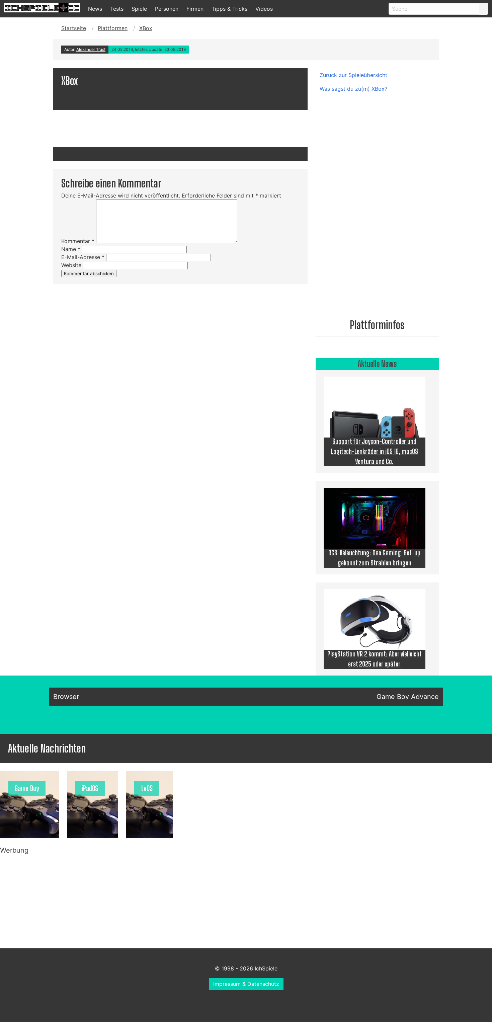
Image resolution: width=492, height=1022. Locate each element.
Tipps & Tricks (229, 8)
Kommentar (77, 241)
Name (70, 249)
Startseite (73, 28)
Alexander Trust (90, 49)
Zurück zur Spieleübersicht (353, 75)
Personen (166, 8)
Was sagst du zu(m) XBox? (353, 88)
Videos (264, 8)
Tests (117, 8)
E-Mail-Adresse (82, 257)
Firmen (194, 8)
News (95, 8)
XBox (145, 28)
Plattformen (113, 28)
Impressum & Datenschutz (246, 983)
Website (71, 265)
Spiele (139, 8)
